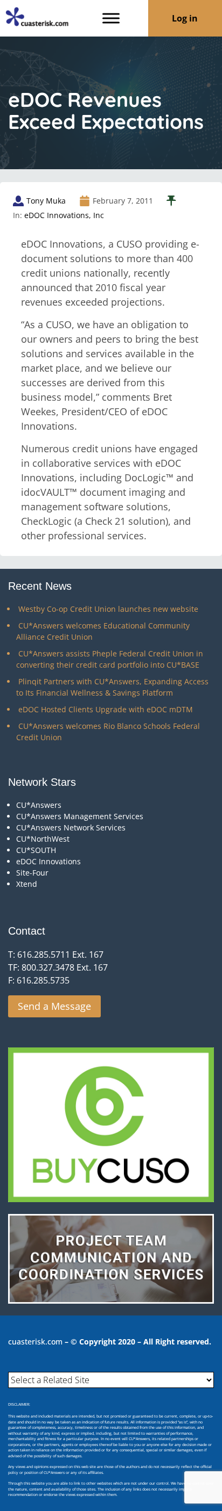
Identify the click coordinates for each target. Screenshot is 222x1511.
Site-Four (32, 872)
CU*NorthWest (43, 839)
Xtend (26, 884)
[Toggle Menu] (111, 18)
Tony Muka (46, 201)
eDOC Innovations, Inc (64, 215)
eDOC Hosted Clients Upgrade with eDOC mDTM (105, 709)
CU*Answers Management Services (79, 816)
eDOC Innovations (48, 861)
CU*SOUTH (36, 850)
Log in (185, 18)
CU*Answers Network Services (71, 827)
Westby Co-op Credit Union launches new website (108, 609)
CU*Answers (38, 805)
